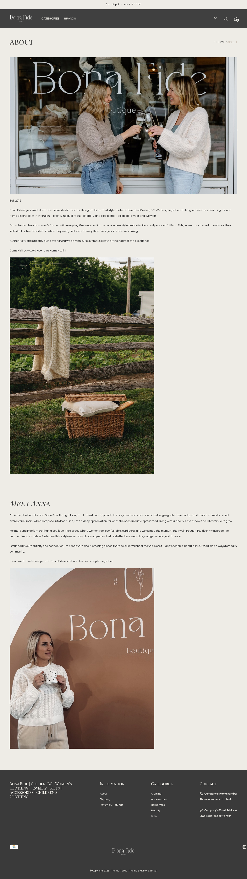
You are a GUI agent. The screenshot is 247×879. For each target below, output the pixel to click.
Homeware (158, 805)
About (103, 793)
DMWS (145, 870)
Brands (70, 18)
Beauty (155, 810)
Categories (50, 18)
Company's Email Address (220, 810)
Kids (153, 816)
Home (221, 42)
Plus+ (154, 870)
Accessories (159, 799)
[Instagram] (244, 847)
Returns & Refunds (111, 805)
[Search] (226, 19)
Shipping (105, 799)
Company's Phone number (220, 793)
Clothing (156, 793)
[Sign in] (215, 19)
